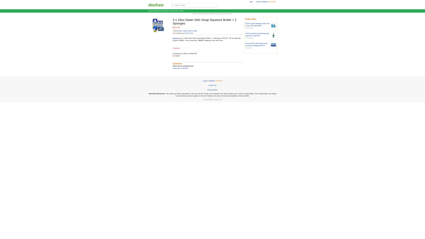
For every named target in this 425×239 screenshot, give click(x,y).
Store (182, 11)
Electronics (157, 11)
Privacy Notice (212, 90)
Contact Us (212, 85)
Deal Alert (272, 2)
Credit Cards (174, 11)
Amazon (175, 38)
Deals (150, 11)
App (251, 2)
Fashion (165, 11)
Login (258, 2)
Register (265, 2)
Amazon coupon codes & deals (187, 31)
